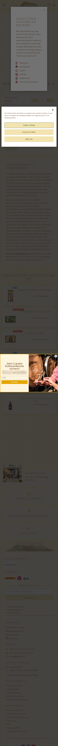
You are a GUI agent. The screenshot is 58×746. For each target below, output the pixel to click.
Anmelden (14, 382)
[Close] (53, 110)
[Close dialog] (55, 356)
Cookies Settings (29, 125)
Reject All (29, 139)
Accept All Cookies (29, 132)
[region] (29, 127)
